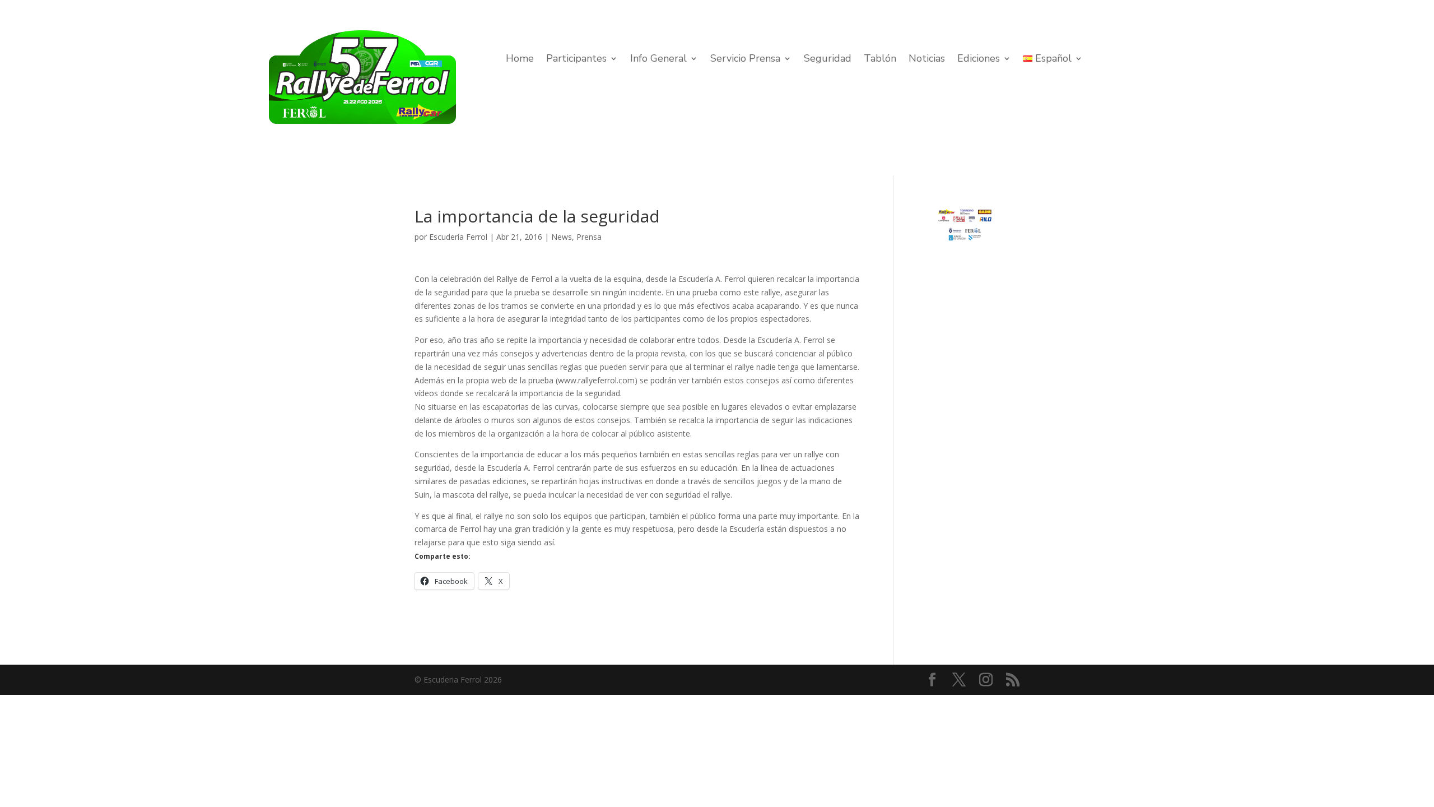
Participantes (576, 59)
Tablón (880, 59)
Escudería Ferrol (458, 236)
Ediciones (978, 59)
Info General (658, 59)
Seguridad (827, 59)
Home (520, 59)
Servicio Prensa (745, 59)
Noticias (927, 59)
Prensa (589, 236)
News (561, 236)
